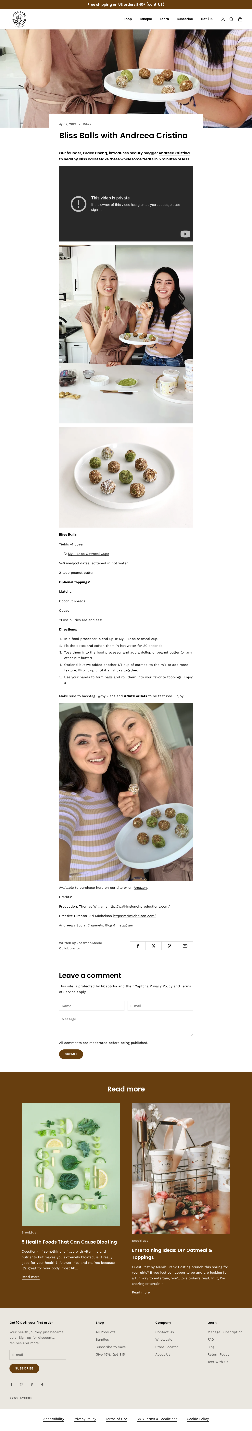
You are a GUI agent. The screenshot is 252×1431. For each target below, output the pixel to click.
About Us (162, 1354)
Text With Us (218, 1362)
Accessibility (53, 1419)
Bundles (102, 1339)
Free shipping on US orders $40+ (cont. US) (126, 4)
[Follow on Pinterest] (32, 1385)
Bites (87, 124)
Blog (108, 925)
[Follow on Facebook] (11, 1385)
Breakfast (30, 1232)
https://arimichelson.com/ (134, 916)
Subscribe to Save (111, 1347)
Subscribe (185, 19)
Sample (146, 19)
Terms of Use (116, 1419)
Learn (164, 19)
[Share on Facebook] (137, 946)
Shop (128, 19)
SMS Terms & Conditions (157, 1419)
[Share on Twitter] (153, 946)
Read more (31, 1277)
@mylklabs (106, 696)
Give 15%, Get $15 (110, 1354)
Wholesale (163, 1339)
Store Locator (166, 1347)
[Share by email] (185, 946)
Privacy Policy (161, 986)
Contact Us (164, 1332)
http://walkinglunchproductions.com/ (139, 906)
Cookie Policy (198, 1419)
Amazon (140, 887)
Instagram (125, 925)
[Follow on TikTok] (42, 1385)
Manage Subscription (225, 1332)
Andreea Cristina (174, 153)
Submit (71, 1054)
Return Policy (218, 1354)
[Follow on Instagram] (22, 1385)
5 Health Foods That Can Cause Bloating (69, 1242)
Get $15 (207, 19)
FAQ (211, 1339)
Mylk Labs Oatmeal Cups (88, 554)
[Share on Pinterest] (169, 946)
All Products (105, 1332)
